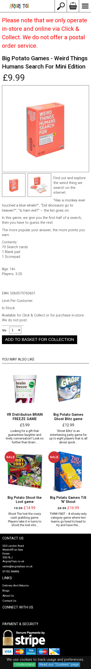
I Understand (24, 664)
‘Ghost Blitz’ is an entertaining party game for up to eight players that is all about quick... (68, 436)
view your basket (73, 6)
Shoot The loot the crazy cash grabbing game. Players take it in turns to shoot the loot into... (24, 519)
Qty (4, 330)
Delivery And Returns (15, 586)
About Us (8, 596)
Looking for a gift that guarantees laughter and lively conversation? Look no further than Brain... (24, 436)
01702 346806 (10, 571)
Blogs (5, 591)
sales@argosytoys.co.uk (17, 566)
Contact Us (9, 601)
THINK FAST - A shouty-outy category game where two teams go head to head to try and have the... (68, 519)
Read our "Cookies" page (59, 664)
